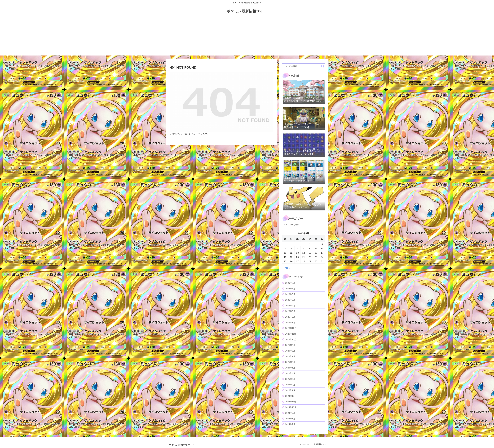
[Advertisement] (247, 38)
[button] (322, 66)
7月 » (287, 268)
